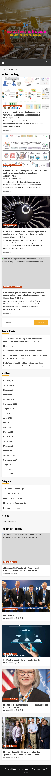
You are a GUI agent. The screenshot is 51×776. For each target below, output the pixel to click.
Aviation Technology (10, 225)
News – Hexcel (9, 346)
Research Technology (12, 508)
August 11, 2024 (15, 298)
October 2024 (9, 455)
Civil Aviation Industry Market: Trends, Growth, (22, 351)
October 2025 (9, 399)
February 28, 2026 (16, 573)
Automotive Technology (13, 489)
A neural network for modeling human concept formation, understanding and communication (22, 113)
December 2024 (10, 446)
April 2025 (7, 427)
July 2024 (7, 469)
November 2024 (10, 450)
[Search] (46, 62)
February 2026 (9, 381)
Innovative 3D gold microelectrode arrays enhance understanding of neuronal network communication (24, 293)
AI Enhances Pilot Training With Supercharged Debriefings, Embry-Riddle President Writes (22, 339)
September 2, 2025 (16, 179)
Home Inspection (9, 521)
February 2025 (9, 436)
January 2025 (8, 441)
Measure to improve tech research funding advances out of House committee (25, 356)
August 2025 (8, 408)
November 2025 (10, 394)
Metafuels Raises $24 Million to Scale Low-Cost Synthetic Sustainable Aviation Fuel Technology (23, 364)
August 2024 (8, 464)
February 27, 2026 (16, 663)
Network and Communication (12, 106)
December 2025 (10, 390)
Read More (7, 130)
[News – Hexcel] (26, 596)
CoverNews (36, 769)
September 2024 (10, 460)
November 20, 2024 (16, 237)
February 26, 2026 (16, 757)
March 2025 (8, 432)
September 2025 (10, 404)
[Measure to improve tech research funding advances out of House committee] (26, 685)
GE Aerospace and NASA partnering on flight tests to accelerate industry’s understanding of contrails (24, 232)
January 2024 (8, 474)
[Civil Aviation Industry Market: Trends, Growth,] (26, 641)
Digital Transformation (12, 498)
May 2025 (7, 422)
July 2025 (7, 413)
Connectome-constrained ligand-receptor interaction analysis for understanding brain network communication (25, 173)
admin (7, 118)
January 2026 (8, 385)
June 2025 (7, 418)
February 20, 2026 (16, 118)
